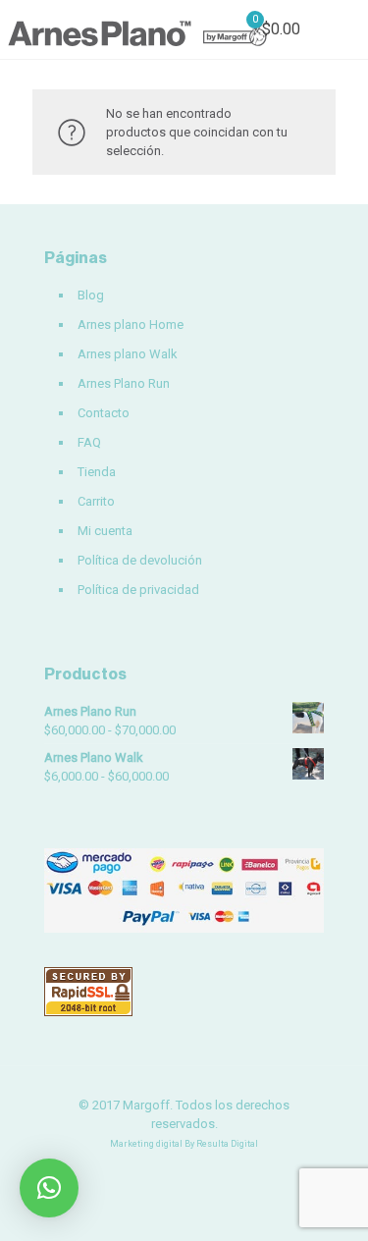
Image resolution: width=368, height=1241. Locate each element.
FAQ (89, 442)
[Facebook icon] (163, 1172)
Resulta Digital (227, 1144)
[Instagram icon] (204, 1172)
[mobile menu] (341, 29)
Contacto (104, 412)
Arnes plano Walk (128, 354)
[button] (49, 1188)
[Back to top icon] (327, 1200)
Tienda (97, 471)
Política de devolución (140, 560)
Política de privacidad (138, 589)
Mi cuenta (105, 530)
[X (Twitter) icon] (184, 1172)
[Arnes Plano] (137, 29)
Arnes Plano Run (124, 383)
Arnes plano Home (131, 324)
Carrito (96, 501)
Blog (91, 295)
